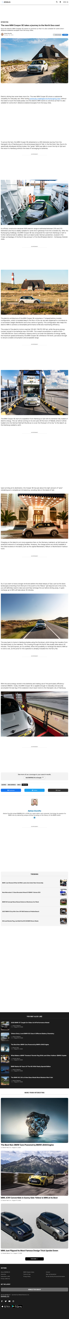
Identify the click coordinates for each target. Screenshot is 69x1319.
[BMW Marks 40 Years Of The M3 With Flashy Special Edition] (5, 1066)
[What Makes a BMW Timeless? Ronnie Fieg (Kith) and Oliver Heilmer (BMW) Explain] (5, 1055)
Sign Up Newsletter (51, 1274)
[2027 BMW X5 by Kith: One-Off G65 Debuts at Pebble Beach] (63, 909)
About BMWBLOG (5, 1272)
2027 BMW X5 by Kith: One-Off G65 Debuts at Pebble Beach (20, 911)
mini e (19, 784)
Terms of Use (26, 1274)
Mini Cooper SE (11, 784)
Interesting (4, 22)
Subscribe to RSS (5, 1276)
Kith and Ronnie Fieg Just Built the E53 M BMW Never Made (20, 921)
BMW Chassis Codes (28, 1272)
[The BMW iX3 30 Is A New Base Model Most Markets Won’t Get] (5, 1077)
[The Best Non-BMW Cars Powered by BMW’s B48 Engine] (5, 1044)
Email (58, 790)
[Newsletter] (60, 2)
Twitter (35, 790)
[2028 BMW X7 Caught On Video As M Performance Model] (5, 1022)
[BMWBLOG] (34, 1296)
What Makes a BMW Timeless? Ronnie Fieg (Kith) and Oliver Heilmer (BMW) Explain (38, 1055)
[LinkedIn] (34, 818)
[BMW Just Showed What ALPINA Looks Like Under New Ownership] (63, 880)
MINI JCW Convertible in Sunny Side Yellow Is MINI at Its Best (29, 1198)
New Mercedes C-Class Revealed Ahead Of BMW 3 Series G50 (21, 892)
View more (34, 1259)
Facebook (12, 790)
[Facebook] (2, 1301)
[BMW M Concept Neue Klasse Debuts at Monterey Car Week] (63, 899)
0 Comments (65, 34)
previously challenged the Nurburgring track (45, 98)
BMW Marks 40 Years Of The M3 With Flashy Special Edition (31, 1066)
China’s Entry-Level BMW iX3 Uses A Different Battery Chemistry (32, 1033)
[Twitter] (6, 1301)
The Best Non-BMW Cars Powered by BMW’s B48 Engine (30, 1044)
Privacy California (5, 1278)
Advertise (3, 1274)
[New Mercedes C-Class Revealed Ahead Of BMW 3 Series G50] (63, 890)
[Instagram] (14, 1301)
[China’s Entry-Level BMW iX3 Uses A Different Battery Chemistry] (5, 1033)
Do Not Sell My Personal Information (55, 1276)
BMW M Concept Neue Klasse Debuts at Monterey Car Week (20, 902)
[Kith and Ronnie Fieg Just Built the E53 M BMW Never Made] (63, 918)
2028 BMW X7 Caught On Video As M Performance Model (30, 1022)
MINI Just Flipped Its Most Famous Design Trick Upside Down (29, 1250)
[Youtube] (10, 1301)
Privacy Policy (26, 1276)
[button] (66, 735)
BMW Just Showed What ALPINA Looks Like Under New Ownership (22, 883)
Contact (48, 1272)
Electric (4, 784)
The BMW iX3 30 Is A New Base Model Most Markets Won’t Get (32, 1077)
